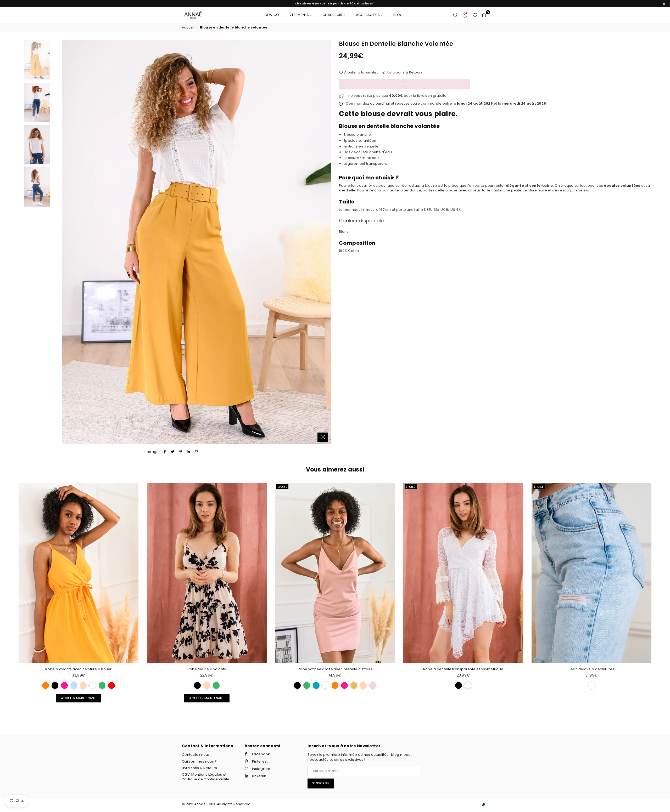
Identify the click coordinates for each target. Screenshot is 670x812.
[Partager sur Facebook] (165, 452)
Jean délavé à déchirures (463, 669)
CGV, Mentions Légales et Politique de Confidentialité (206, 777)
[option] (196, 242)
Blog (398, 14)
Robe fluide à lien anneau (591, 669)
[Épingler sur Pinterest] (180, 452)
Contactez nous (196, 754)
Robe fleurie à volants (78, 669)
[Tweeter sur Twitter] (173, 452)
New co (272, 14)
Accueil (188, 27)
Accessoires (368, 14)
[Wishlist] (475, 15)
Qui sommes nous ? (199, 761)
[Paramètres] (465, 15)
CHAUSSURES (333, 14)
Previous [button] (66, 242)
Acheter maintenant (76, 697)
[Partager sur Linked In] (188, 452)
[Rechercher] (455, 15)
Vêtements (299, 14)
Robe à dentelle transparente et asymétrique (335, 669)
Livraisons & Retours (404, 72)
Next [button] (326, 242)
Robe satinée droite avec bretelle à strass (207, 669)
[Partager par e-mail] (196, 452)
